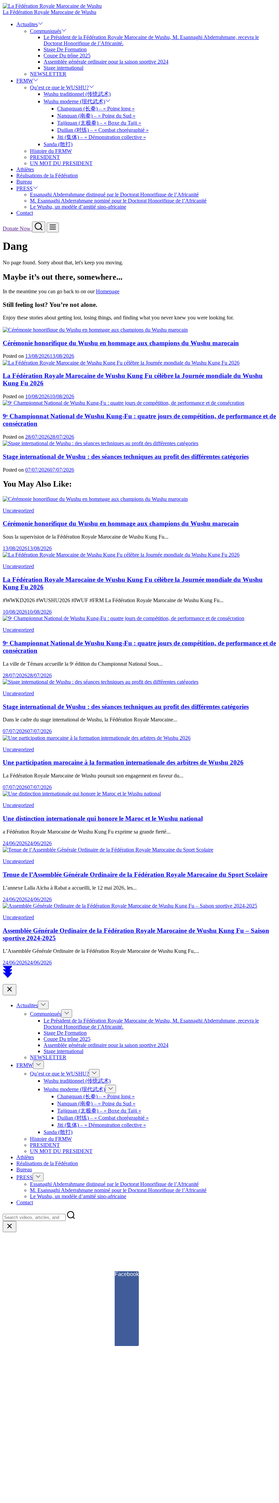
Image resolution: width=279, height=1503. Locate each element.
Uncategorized (18, 510)
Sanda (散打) (58, 144)
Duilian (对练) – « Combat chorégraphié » (103, 130)
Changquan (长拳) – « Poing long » (96, 108)
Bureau (24, 182)
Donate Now (17, 228)
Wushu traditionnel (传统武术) (77, 94)
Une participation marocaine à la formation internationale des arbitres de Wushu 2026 (123, 762)
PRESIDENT (45, 157)
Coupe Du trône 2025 (67, 55)
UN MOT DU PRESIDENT (61, 163)
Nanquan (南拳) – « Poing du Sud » (96, 116)
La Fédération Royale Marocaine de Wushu (49, 12)
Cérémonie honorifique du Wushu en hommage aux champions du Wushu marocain (121, 343)
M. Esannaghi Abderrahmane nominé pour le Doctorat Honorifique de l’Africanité (118, 201)
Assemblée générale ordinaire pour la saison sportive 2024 (106, 62)
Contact (24, 213)
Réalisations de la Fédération (47, 175)
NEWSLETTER (48, 74)
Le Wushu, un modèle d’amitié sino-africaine (78, 207)
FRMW (24, 81)
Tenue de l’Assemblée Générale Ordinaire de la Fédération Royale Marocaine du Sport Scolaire (135, 874)
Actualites (27, 24)
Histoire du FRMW (51, 151)
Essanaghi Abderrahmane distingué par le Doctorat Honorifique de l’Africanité (114, 194)
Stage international (63, 68)
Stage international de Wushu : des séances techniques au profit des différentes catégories (126, 456)
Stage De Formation (65, 49)
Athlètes (25, 169)
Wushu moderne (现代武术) (74, 101)
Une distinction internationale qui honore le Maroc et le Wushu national (103, 818)
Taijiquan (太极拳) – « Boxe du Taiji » (99, 123)
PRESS (24, 188)
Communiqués (45, 31)
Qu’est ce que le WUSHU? (59, 87)
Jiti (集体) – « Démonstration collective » (101, 137)
